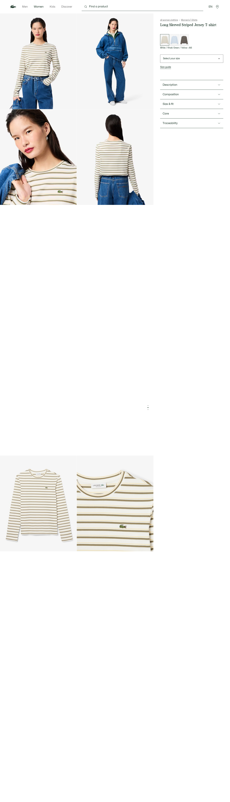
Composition (171, 94)
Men (25, 6)
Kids (52, 6)
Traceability (170, 123)
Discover (66, 6)
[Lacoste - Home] (13, 7)
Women (39, 6)
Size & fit (168, 104)
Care (166, 113)
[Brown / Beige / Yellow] (184, 40)
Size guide (165, 67)
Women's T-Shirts (189, 20)
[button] (217, 7)
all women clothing (169, 20)
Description (170, 84)
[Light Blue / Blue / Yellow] (174, 40)
